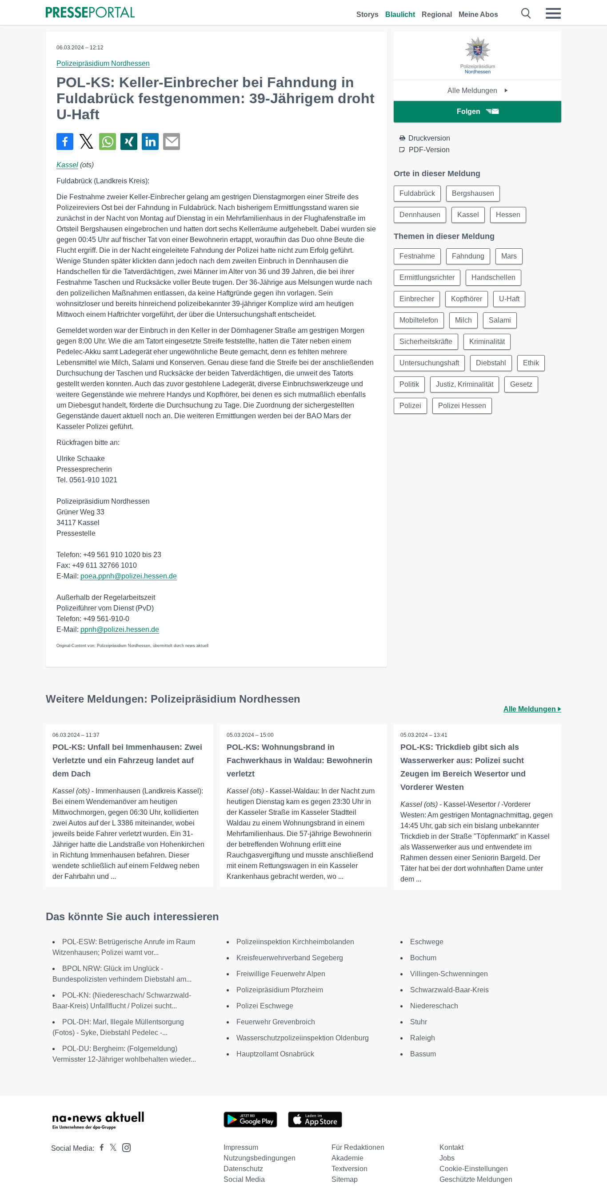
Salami (500, 320)
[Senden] (171, 141)
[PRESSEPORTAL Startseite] (90, 13)
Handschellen (493, 277)
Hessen (508, 214)
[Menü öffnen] (553, 13)
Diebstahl (491, 363)
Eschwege (426, 942)
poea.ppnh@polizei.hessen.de (128, 576)
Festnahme (417, 256)
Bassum (423, 1054)
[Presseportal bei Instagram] (124, 1147)
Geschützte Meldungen (475, 1179)
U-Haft (509, 299)
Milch (463, 320)
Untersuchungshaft (429, 363)
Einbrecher (416, 299)
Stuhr (418, 1022)
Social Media (244, 1179)
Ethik (531, 363)
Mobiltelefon (418, 320)
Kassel (67, 165)
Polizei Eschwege (264, 1006)
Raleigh (422, 1038)
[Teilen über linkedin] (150, 141)
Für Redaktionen (357, 1147)
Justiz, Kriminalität (464, 384)
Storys (367, 14)
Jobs (447, 1158)
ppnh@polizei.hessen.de (119, 629)
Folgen (468, 111)
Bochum (423, 958)
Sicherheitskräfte (425, 341)
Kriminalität (487, 341)
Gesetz (521, 384)
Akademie (347, 1158)
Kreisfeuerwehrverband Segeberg (289, 958)
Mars (509, 256)
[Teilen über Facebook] (64, 141)
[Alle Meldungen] (477, 72)
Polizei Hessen (462, 405)
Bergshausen (473, 193)
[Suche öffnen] (526, 13)
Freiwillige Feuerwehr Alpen (280, 974)
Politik (409, 384)
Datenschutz (243, 1169)
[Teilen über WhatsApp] (107, 141)
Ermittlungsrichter (427, 277)
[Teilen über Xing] (128, 141)
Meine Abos (478, 14)
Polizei (410, 405)
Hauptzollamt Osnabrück (275, 1054)
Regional (437, 14)
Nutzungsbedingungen (260, 1158)
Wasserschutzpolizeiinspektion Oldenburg (302, 1038)
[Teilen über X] (86, 141)
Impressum (241, 1147)
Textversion (349, 1169)
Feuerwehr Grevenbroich (275, 1022)
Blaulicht (400, 14)
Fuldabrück (417, 193)
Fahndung (468, 256)
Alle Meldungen (473, 90)
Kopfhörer (466, 299)
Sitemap (344, 1179)
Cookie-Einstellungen (473, 1169)
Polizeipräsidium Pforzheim (279, 990)
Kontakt (451, 1147)
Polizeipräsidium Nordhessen (103, 63)
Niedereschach (434, 1006)
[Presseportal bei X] (110, 1148)
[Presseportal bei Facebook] (99, 1148)
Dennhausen (419, 214)
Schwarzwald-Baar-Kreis (449, 990)
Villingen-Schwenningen (449, 974)
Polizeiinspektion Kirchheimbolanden (295, 942)
